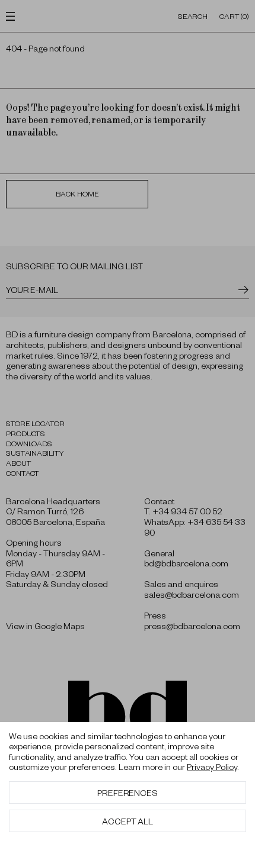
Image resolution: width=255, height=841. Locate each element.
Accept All (127, 821)
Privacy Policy (212, 766)
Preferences (127, 792)
